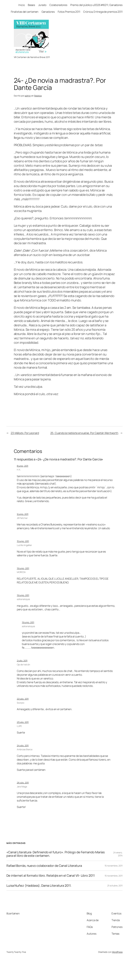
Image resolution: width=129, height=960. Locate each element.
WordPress (117, 951)
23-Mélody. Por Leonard (25, 433)
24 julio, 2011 (23, 745)
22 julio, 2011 (23, 698)
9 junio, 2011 (22, 514)
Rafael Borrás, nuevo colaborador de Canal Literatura (44, 865)
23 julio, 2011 (23, 722)
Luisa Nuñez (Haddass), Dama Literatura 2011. (38, 885)
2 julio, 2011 (22, 660)
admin (28, 95)
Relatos (38, 95)
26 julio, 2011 (23, 782)
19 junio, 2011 (23, 568)
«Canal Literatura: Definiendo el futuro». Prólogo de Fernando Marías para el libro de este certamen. (55, 854)
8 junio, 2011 (22, 465)
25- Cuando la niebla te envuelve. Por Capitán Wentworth (84, 433)
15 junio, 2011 (23, 541)
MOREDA (21, 572)
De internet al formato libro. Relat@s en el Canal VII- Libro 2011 (50, 875)
